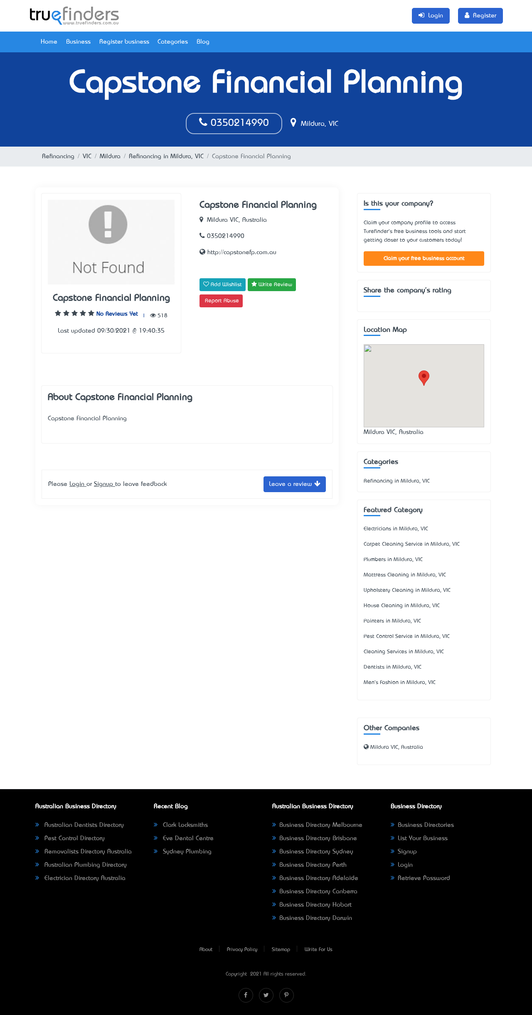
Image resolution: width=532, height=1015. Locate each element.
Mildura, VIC (318, 124)
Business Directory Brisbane (318, 838)
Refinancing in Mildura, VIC (166, 156)
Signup (104, 484)
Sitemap (281, 949)
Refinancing (58, 156)
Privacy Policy (242, 949)
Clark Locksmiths (184, 825)
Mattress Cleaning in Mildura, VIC (405, 575)
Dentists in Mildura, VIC (392, 667)
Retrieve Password (424, 878)
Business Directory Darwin (315, 918)
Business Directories (426, 825)
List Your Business (423, 838)
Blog (203, 42)
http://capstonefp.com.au (240, 252)
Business (78, 42)
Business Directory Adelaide (318, 878)
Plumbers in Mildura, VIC (393, 559)
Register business (124, 42)
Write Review (274, 284)
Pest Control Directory (73, 838)
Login (77, 484)
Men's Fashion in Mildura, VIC (400, 682)
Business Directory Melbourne (320, 825)
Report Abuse (222, 301)
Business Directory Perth (313, 865)
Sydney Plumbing (186, 852)
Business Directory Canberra (318, 892)
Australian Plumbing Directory (84, 865)
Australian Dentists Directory (83, 825)
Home (49, 42)
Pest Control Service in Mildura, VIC (407, 636)
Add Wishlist (225, 284)
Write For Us (318, 949)
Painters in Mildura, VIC (392, 621)
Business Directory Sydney (316, 852)
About (206, 949)
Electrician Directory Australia (84, 878)
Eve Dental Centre (187, 838)
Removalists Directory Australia (87, 852)
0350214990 (238, 123)
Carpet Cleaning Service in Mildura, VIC (412, 544)
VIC (87, 156)
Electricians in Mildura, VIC (396, 529)
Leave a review (291, 484)
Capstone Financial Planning (111, 298)
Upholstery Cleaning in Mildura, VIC (407, 590)
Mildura (110, 156)
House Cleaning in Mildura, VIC (402, 605)
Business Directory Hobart (315, 905)
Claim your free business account (424, 258)
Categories (173, 42)
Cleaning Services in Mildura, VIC (404, 652)
